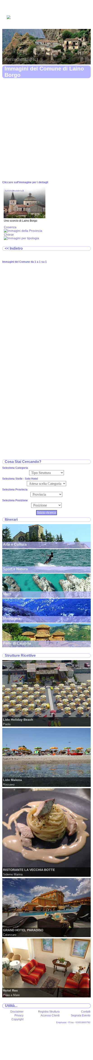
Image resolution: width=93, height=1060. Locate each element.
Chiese (9, 234)
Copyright (17, 1019)
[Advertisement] (46, 129)
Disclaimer (16, 1011)
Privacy (18, 1015)
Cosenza (10, 227)
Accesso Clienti (50, 1015)
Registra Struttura (49, 1011)
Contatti (86, 1011)
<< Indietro (14, 248)
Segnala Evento (81, 1015)
